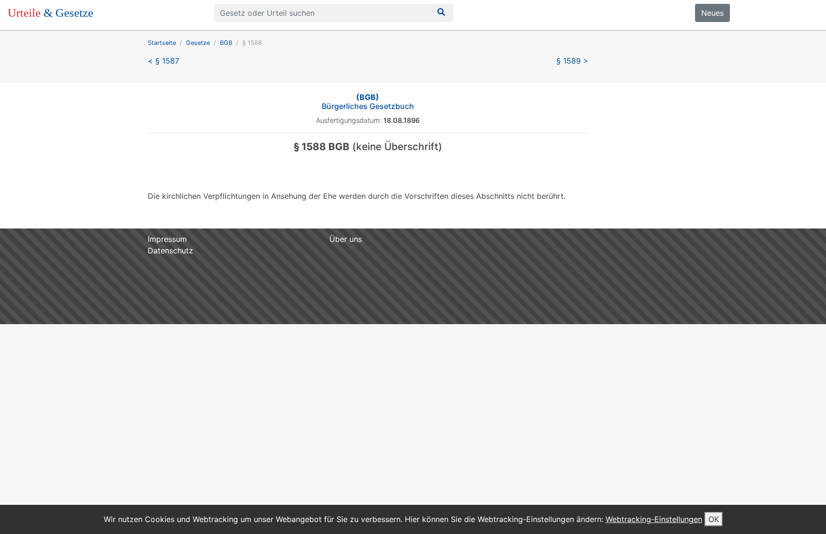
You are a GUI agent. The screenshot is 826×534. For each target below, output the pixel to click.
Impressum (167, 239)
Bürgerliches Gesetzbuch (368, 101)
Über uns (345, 239)
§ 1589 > (572, 60)
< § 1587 (163, 60)
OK (713, 519)
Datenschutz (170, 250)
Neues (712, 13)
